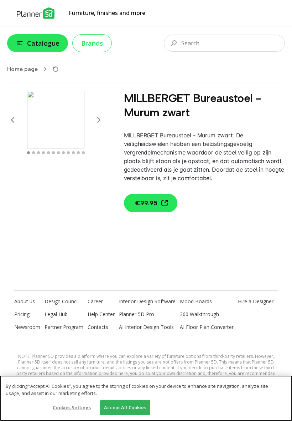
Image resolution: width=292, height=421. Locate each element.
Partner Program (64, 327)
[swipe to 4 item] (48, 152)
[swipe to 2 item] (38, 152)
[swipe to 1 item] (33, 152)
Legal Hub (56, 314)
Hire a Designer (255, 301)
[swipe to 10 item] (78, 152)
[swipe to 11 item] (83, 152)
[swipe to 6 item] (58, 152)
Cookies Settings (72, 407)
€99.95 (146, 203)
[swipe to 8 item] (68, 152)
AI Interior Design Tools (146, 327)
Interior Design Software (147, 301)
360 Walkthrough (199, 314)
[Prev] (13, 120)
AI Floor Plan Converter (207, 327)
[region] (146, 398)
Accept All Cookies (125, 407)
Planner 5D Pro (136, 314)
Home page (22, 69)
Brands (92, 43)
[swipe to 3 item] (43, 152)
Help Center (101, 314)
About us (24, 301)
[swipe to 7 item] (63, 152)
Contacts (98, 327)
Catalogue (43, 43)
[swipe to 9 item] (73, 152)
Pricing (22, 314)
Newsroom (27, 327)
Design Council (62, 301)
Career (95, 301)
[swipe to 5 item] (53, 152)
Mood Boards (196, 301)
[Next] (98, 120)
